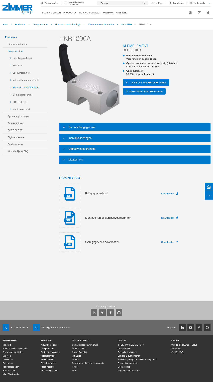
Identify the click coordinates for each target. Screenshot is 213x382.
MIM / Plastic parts (10, 374)
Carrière (121, 12)
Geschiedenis (124, 348)
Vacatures (175, 348)
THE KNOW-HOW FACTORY (131, 345)
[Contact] (209, 187)
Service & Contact (90, 12)
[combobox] (199, 3)
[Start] (17, 8)
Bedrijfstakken (51, 12)
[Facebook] (110, 312)
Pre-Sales (76, 356)
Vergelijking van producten (76, 3)
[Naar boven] (209, 195)
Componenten (15, 51)
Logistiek (6, 356)
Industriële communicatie (26, 80)
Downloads (178, 3)
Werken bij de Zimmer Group (184, 345)
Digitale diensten (16, 137)
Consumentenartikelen (12, 352)
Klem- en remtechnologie (26, 87)
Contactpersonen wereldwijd (85, 345)
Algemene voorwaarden (129, 370)
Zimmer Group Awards (128, 363)
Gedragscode (124, 367)
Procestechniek (16, 123)
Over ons (108, 12)
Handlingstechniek (22, 58)
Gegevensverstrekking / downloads (88, 363)
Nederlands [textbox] (199, 3)
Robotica (17, 65)
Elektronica (7, 363)
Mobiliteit (6, 345)
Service (75, 359)
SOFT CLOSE (20, 102)
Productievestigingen (127, 352)
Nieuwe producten (17, 44)
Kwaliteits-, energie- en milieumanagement (137, 359)
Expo (160, 3)
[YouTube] (190, 327)
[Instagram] (207, 327)
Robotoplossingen (10, 367)
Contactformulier (79, 352)
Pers (74, 370)
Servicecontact (78, 348)
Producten (69, 12)
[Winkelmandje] (199, 12)
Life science (7, 359)
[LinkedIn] (94, 312)
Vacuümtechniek (21, 72)
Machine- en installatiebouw (15, 348)
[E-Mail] (119, 312)
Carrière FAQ (177, 352)
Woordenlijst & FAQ (18, 151)
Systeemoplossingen (18, 116)
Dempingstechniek (22, 94)
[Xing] (102, 312)
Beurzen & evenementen (129, 356)
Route (75, 367)
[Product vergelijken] (190, 12)
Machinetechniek (21, 109)
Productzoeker (51, 3)
